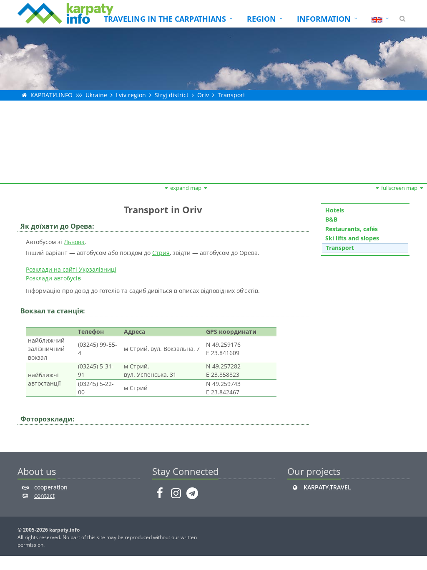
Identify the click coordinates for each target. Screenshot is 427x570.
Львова (74, 242)
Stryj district (171, 95)
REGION (261, 19)
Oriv (203, 95)
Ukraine (96, 95)
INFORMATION (324, 19)
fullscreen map (399, 188)
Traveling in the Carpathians (165, 19)
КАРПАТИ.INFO (51, 95)
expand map (185, 188)
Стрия (161, 253)
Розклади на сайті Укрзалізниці (71, 269)
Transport (231, 95)
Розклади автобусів (53, 278)
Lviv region (131, 95)
